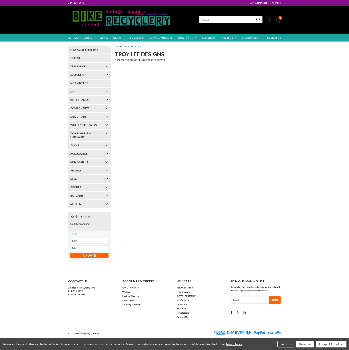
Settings (286, 344)
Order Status (128, 300)
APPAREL (75, 170)
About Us (227, 37)
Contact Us (274, 37)
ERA (72, 91)
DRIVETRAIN (78, 116)
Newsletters (250, 37)
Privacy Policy (234, 344)
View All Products (110, 37)
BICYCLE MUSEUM (161, 37)
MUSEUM (76, 203)
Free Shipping (135, 37)
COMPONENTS (79, 108)
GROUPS (75, 187)
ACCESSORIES (79, 153)
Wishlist (276, 2)
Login (125, 296)
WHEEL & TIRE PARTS (83, 124)
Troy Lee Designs (133, 46)
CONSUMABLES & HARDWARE (81, 135)
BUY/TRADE (185, 37)
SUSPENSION (78, 74)
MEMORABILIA (79, 162)
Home (118, 46)
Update (89, 255)
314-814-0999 (76, 2)
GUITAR (75, 58)
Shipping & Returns (132, 304)
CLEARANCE (77, 66)
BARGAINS (76, 195)
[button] (93, 305)
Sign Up (135, 296)
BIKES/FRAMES (79, 99)
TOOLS (74, 145)
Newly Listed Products (84, 49)
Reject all (305, 344)
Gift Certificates (259, 2)
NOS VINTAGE (79, 83)
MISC (73, 178)
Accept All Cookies (331, 344)
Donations (208, 37)
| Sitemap (95, 333)
